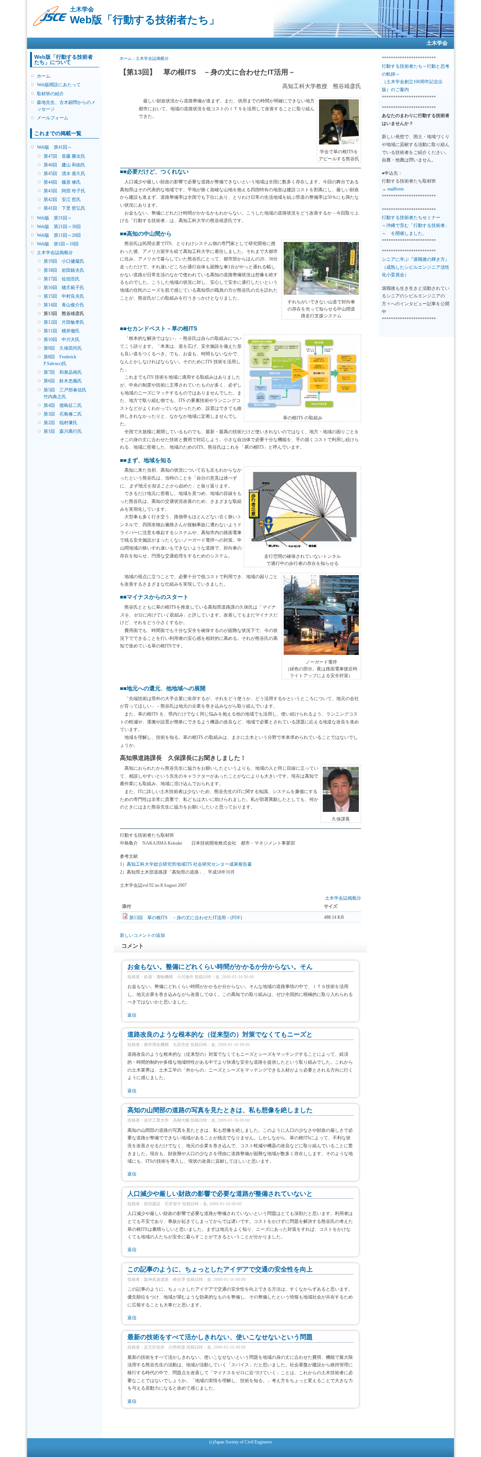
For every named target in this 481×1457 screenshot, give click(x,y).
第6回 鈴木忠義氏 (63, 381)
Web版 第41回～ (54, 147)
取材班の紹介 (50, 93)
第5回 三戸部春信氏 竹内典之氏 (67, 393)
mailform (395, 189)
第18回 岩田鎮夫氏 (64, 270)
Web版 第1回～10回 (58, 244)
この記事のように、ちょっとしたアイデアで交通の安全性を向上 (220, 1269)
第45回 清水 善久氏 (64, 173)
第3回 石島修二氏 (63, 414)
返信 (131, 1015)
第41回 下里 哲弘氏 (64, 208)
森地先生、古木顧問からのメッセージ (66, 106)
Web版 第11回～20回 (59, 235)
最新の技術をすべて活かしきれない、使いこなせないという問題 (220, 1337)
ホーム (43, 76)
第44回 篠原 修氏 (62, 182)
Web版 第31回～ (54, 218)
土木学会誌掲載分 (55, 252)
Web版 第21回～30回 (59, 226)
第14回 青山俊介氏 (64, 305)
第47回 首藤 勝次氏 (64, 156)
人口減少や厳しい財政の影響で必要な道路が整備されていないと (220, 1193)
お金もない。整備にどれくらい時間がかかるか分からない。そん (220, 966)
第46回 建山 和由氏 (64, 164)
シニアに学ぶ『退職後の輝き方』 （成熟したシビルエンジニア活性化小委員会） (415, 267)
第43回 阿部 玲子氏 (64, 190)
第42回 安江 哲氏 (62, 199)
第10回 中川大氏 (62, 339)
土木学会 (437, 43)
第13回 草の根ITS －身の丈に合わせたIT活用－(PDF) (185, 917)
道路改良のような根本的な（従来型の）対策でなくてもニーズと (220, 1034)
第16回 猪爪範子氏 (64, 287)
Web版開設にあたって (59, 84)
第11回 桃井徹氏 (62, 330)
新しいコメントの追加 (142, 935)
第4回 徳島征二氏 (63, 405)
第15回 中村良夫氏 (64, 296)
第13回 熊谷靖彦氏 (64, 313)
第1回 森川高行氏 (63, 431)
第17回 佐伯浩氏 (62, 279)
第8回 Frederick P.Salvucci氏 (60, 360)
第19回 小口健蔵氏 (64, 261)
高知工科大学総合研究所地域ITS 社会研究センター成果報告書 (189, 864)
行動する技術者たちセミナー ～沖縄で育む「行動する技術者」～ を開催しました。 (415, 225)
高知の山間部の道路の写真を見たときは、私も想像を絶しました (220, 1110)
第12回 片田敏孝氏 (64, 322)
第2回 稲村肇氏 (60, 422)
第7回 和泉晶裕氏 (63, 372)
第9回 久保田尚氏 (63, 348)
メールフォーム (52, 117)
